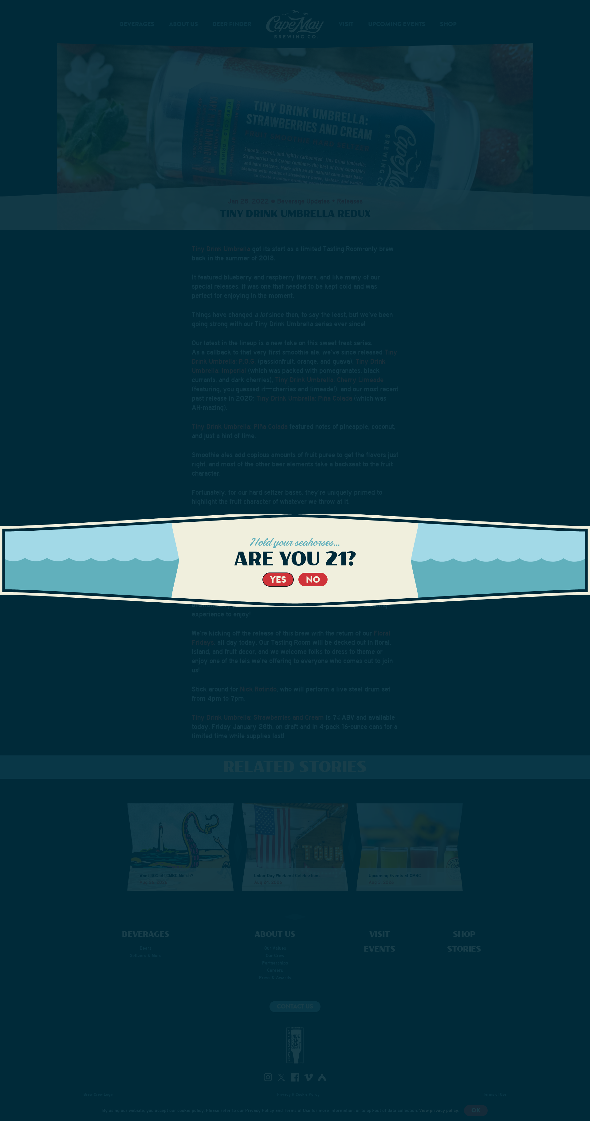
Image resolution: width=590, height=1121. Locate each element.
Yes (278, 579)
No (313, 579)
